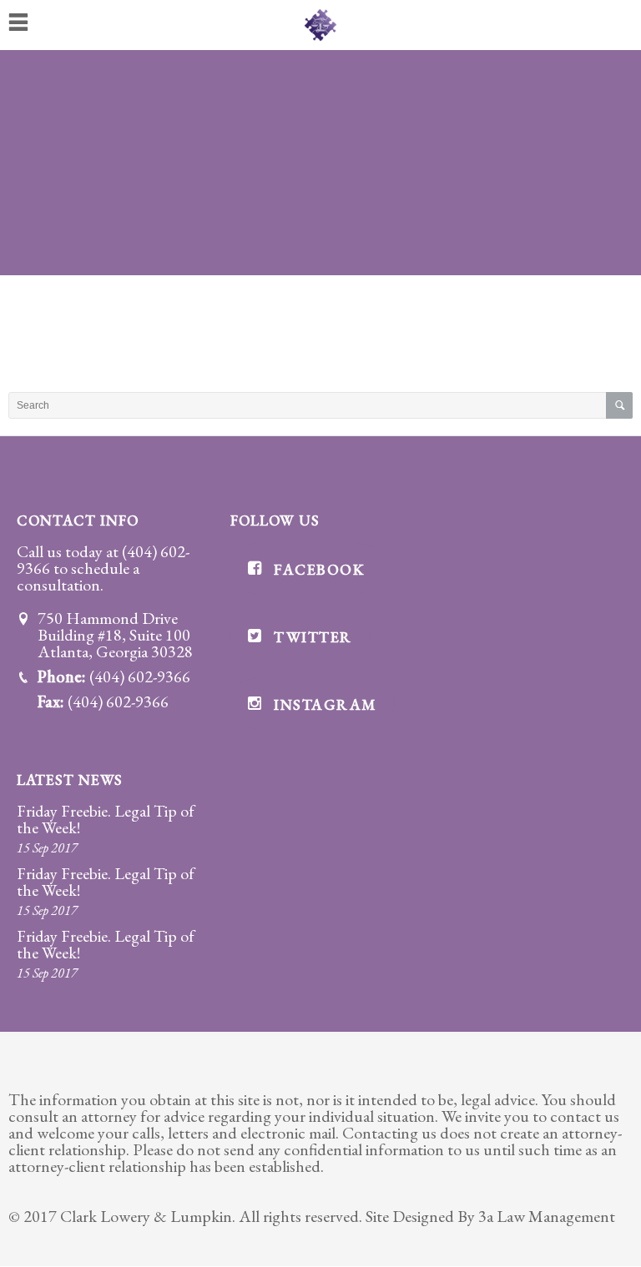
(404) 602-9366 (139, 676)
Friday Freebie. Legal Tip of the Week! (105, 819)
